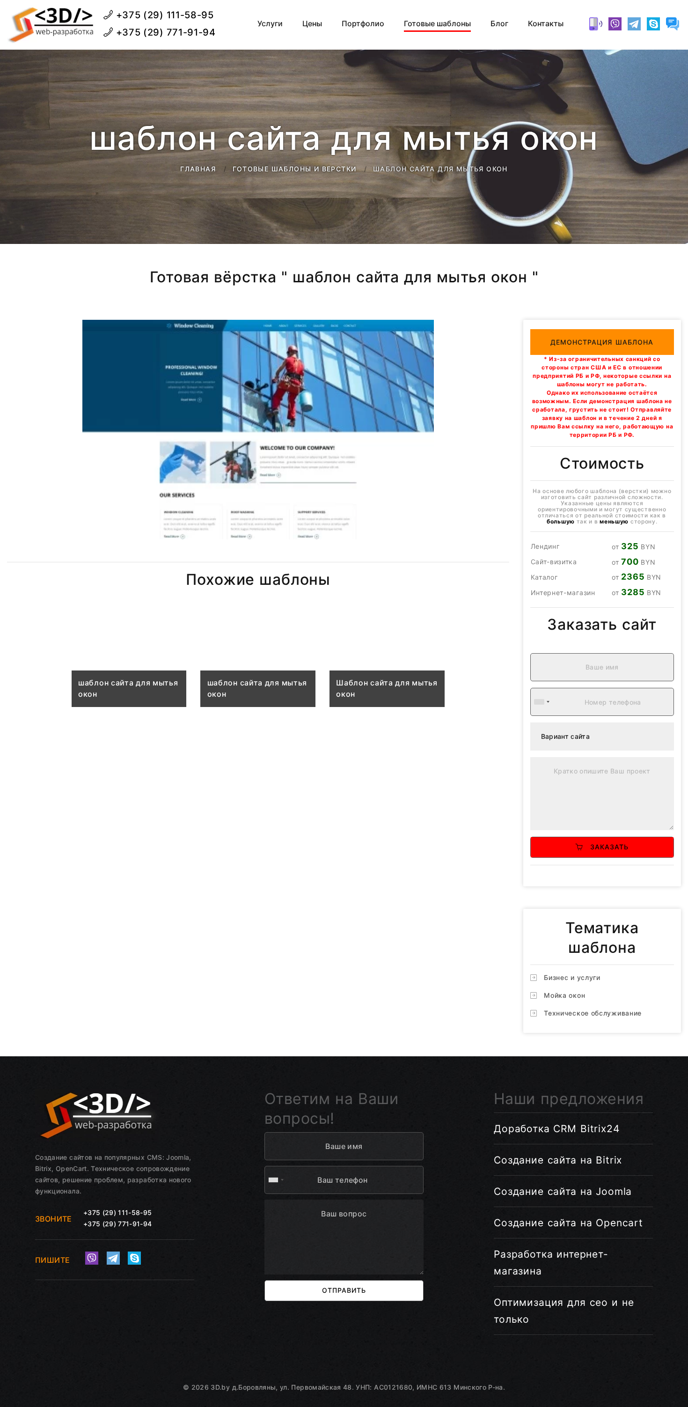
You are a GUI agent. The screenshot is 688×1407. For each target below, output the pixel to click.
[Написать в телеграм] (634, 23)
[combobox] (541, 701)
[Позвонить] (595, 23)
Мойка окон (564, 995)
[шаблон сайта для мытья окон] (129, 661)
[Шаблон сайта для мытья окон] (387, 661)
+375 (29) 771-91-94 (164, 32)
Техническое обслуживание (593, 1013)
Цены (312, 23)
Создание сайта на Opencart (568, 1223)
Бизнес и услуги (572, 977)
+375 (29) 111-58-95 (163, 15)
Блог (499, 23)
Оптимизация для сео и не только (564, 1311)
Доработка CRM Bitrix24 (557, 1128)
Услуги (270, 23)
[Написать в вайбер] (615, 23)
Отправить (344, 1290)
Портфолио (363, 23)
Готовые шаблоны (437, 23)
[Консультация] (672, 23)
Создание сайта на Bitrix (558, 1160)
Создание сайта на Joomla (563, 1191)
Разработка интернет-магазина (551, 1262)
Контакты (546, 23)
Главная (198, 169)
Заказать (606, 847)
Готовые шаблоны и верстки (295, 169)
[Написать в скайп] (653, 23)
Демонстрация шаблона (602, 342)
